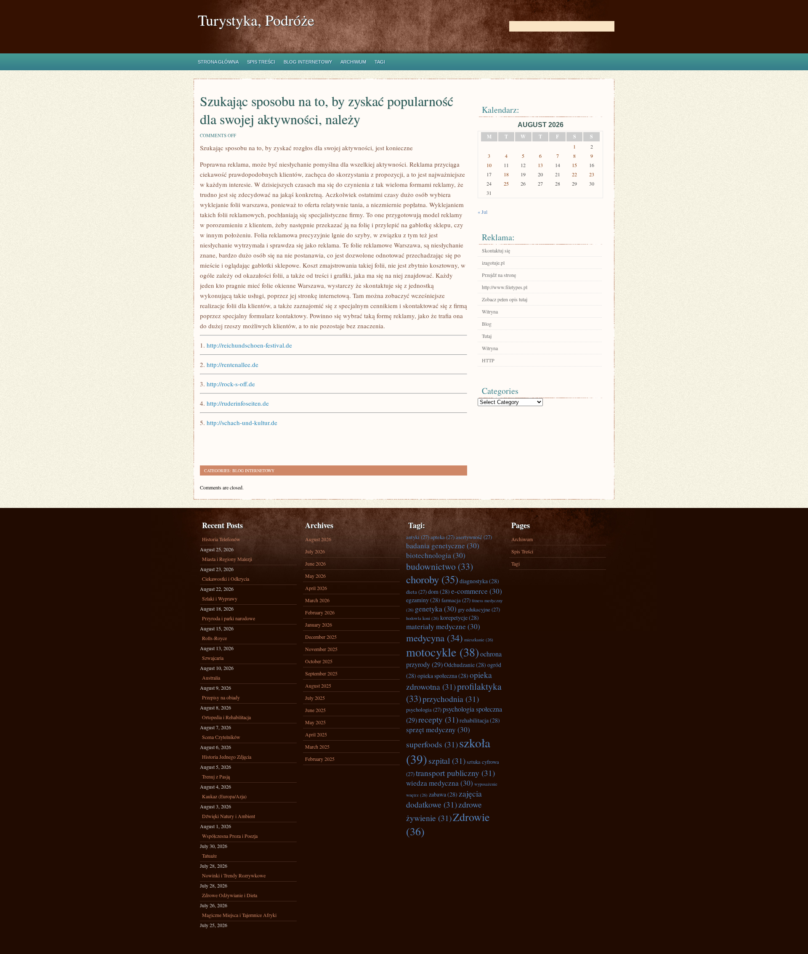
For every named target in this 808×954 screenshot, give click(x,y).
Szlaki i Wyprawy (219, 598)
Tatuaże (209, 855)
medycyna (434, 637)
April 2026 (316, 588)
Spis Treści (261, 61)
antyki (417, 537)
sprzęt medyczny (438, 729)
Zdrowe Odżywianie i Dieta (229, 895)
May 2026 (315, 575)
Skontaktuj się (496, 250)
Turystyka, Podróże (256, 20)
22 (574, 174)
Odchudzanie (465, 665)
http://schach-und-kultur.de (242, 422)
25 (506, 183)
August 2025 (318, 685)
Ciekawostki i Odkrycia (225, 578)
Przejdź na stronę (499, 274)
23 (591, 174)
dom (439, 591)
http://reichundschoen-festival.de (249, 345)
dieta (416, 591)
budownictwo (439, 566)
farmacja (455, 600)
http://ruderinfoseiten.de (238, 403)
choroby (432, 579)
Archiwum (353, 61)
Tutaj (487, 335)
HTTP (488, 360)
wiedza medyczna (439, 783)
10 (489, 165)
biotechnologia (435, 555)
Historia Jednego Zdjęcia (226, 756)
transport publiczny (455, 772)
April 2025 (316, 734)
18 (506, 174)
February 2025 (320, 758)
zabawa (443, 794)
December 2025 (321, 636)
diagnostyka (479, 581)
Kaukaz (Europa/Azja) (224, 796)
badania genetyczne (442, 545)
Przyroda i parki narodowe (228, 618)
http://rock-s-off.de (231, 384)
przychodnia (451, 698)
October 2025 (318, 661)
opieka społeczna (442, 676)
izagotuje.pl (493, 262)
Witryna (490, 311)
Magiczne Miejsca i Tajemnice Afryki (239, 914)
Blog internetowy (308, 61)
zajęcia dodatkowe (444, 799)
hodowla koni (422, 618)
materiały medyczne (443, 626)
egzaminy (423, 600)
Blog (487, 323)
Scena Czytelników (221, 736)
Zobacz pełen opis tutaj (504, 299)
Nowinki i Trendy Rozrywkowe (234, 875)
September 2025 (321, 673)
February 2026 (320, 612)
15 (574, 165)
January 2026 (318, 624)
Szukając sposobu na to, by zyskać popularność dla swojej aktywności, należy (326, 110)
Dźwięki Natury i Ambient (228, 816)
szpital (446, 760)
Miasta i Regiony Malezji (227, 558)
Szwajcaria (212, 657)
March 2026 (317, 600)
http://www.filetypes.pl (504, 287)
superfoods (432, 744)
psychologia (423, 709)
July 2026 (315, 551)
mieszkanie (478, 640)
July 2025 (315, 697)
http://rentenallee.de (232, 364)
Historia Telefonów (221, 539)
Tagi (380, 61)
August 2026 (318, 539)
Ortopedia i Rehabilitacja (226, 717)
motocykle (442, 652)
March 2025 (317, 746)
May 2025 (315, 722)
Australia (211, 677)
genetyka (436, 609)
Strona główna (218, 61)
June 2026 (315, 563)
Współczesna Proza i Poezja (230, 835)
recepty (438, 719)
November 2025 (321, 649)
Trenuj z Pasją (216, 776)
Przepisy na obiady (221, 697)
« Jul (482, 211)
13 (540, 165)
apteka (442, 537)
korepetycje (459, 618)
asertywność (474, 537)
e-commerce (476, 591)
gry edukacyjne (479, 609)
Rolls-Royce (214, 638)
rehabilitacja (480, 720)
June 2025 (315, 710)
